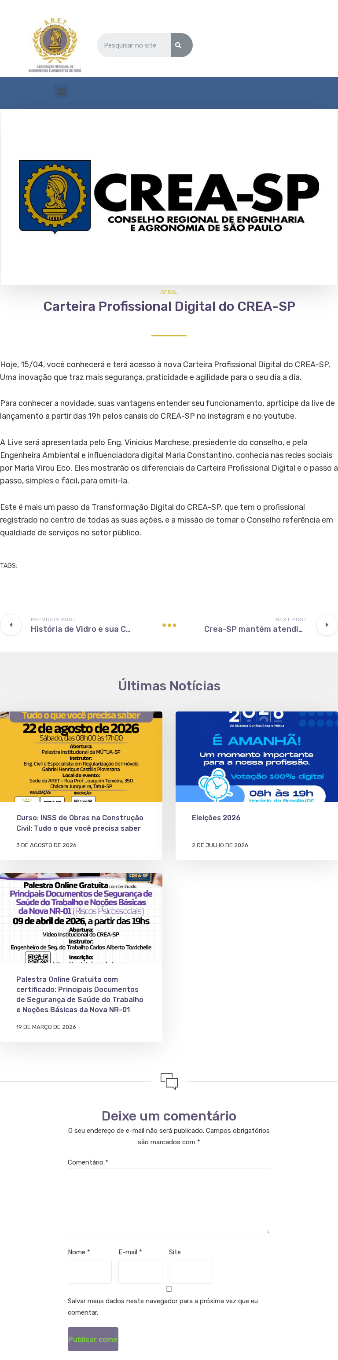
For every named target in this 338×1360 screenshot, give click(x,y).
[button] (61, 91)
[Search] (182, 45)
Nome (79, 1252)
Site (175, 1252)
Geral (169, 292)
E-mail (130, 1252)
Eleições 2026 (216, 818)
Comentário (88, 1162)
